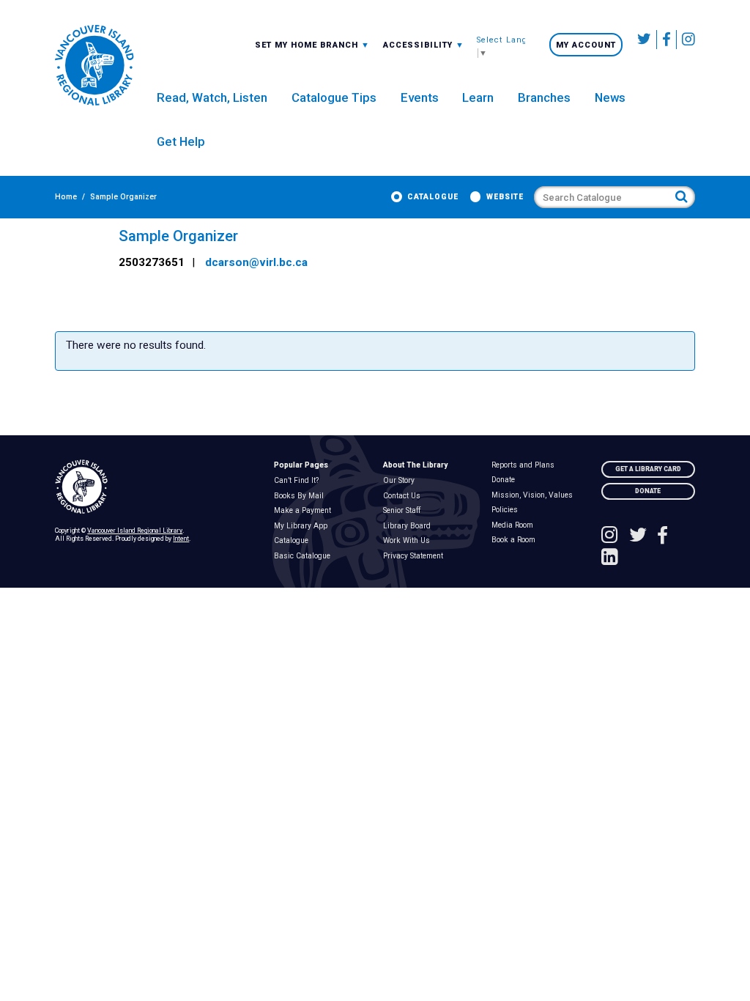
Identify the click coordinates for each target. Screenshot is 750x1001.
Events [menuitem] (420, 97)
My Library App (303, 526)
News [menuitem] (610, 97)
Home (66, 197)
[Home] (156, 487)
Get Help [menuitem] (181, 141)
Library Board (409, 526)
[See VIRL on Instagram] (686, 39)
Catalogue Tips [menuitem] (334, 97)
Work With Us (409, 540)
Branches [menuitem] (544, 97)
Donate (506, 480)
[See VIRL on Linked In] (609, 558)
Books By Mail (301, 496)
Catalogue (432, 197)
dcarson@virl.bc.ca (256, 262)
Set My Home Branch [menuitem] (308, 45)
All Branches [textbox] (289, 44)
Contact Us (404, 496)
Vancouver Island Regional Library (134, 530)
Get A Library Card (648, 469)
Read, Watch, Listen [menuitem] (212, 97)
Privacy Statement (415, 556)
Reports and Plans (526, 465)
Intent (181, 538)
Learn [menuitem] (478, 97)
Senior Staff (404, 510)
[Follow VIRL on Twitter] (644, 39)
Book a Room (516, 540)
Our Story (401, 480)
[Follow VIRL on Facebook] (667, 39)
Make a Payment (305, 510)
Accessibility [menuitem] (423, 45)
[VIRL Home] (94, 66)
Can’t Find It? (299, 480)
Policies (508, 510)
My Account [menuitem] (586, 45)
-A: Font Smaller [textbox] (423, 44)
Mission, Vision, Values (535, 495)
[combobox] (312, 44)
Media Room (515, 525)
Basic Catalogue (304, 556)
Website (505, 197)
